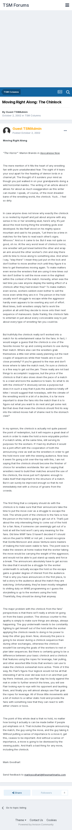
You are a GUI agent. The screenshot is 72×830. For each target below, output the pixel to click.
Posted (26, 132)
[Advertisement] (36, 49)
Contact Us (36, 820)
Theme (20, 820)
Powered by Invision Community (36, 824)
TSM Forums (16, 5)
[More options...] (65, 131)
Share (18, 792)
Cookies (52, 820)
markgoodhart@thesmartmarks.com (45, 774)
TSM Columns (33, 115)
